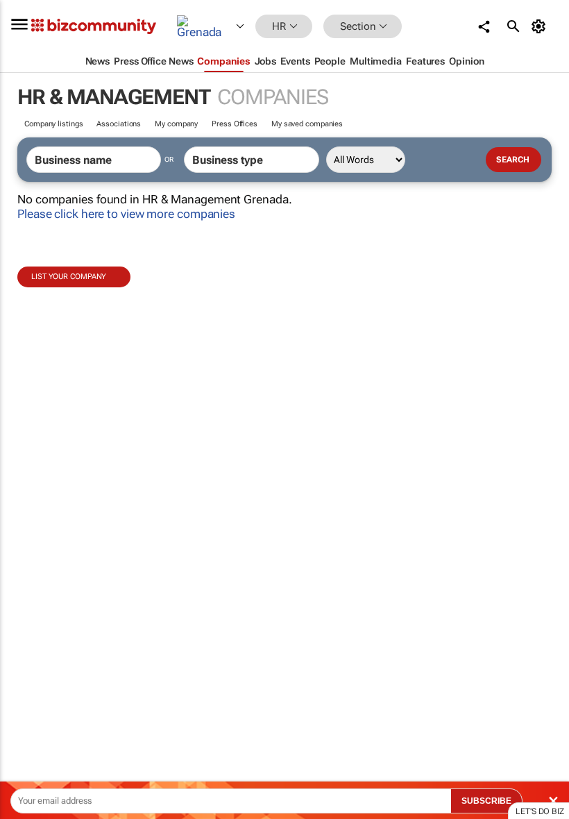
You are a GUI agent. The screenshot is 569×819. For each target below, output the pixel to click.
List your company (68, 276)
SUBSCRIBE (486, 801)
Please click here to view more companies (126, 214)
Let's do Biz (540, 811)
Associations (118, 123)
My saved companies (307, 123)
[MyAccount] (541, 26)
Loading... (26, 649)
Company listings (53, 123)
